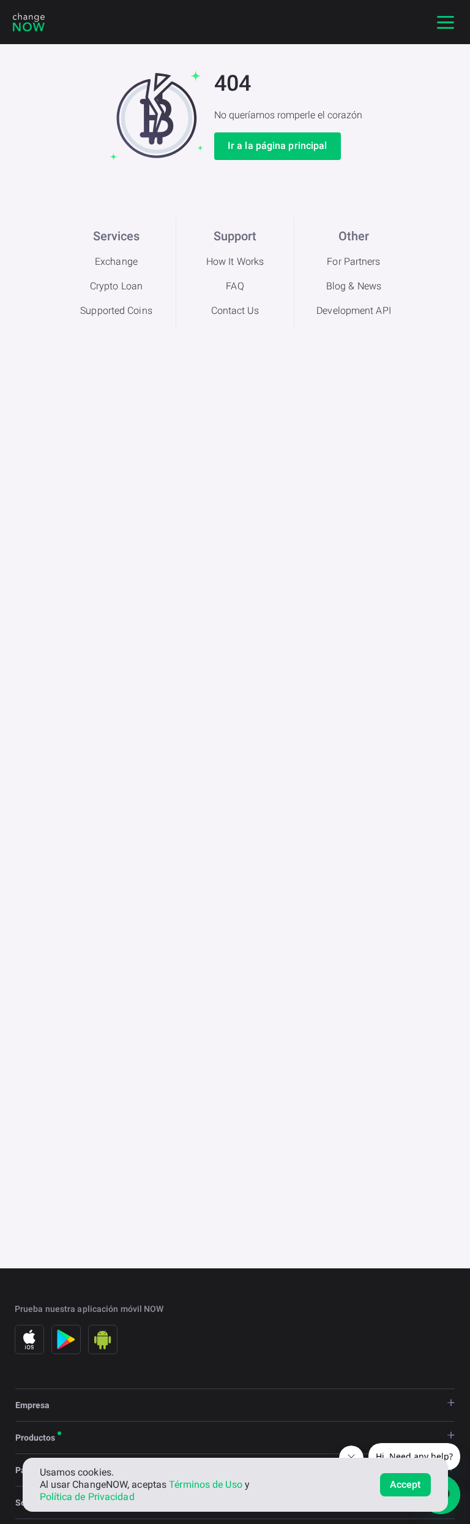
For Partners (353, 261)
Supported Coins (116, 310)
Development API (353, 310)
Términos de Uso (205, 1484)
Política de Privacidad (87, 1497)
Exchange (116, 261)
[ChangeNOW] (28, 22)
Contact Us (235, 310)
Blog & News (353, 286)
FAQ (235, 286)
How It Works (235, 261)
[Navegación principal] (445, 22)
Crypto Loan (116, 286)
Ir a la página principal (277, 145)
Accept (405, 1484)
